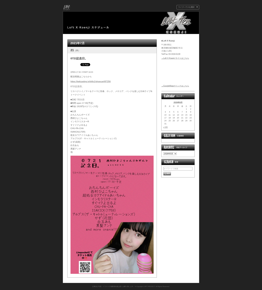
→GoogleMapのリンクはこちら (175, 86)
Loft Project (67, 8)
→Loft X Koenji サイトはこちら (175, 58)
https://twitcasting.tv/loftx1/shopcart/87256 (91, 81)
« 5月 (165, 127)
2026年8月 (178, 102)
